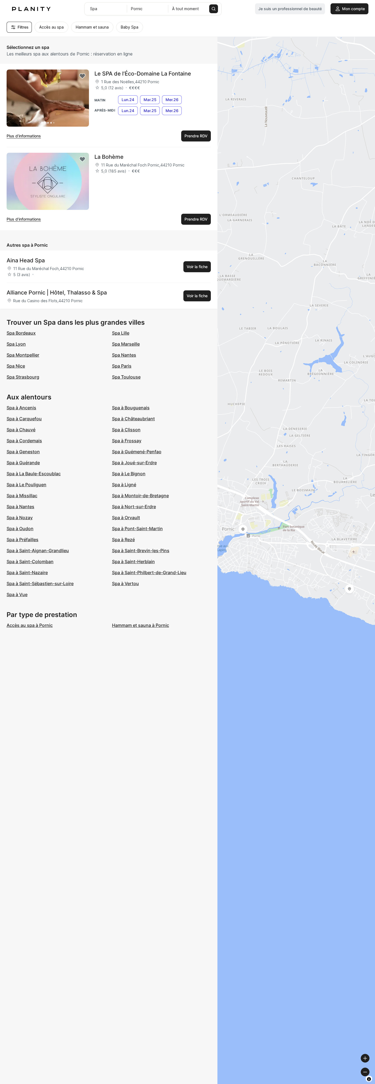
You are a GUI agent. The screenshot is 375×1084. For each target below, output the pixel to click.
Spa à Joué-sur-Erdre (134, 462)
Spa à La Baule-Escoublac (34, 473)
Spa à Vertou (125, 583)
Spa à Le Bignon (128, 473)
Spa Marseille (126, 344)
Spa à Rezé (123, 539)
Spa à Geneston (23, 451)
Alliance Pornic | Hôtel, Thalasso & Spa (57, 292)
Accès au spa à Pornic (30, 625)
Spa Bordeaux (21, 333)
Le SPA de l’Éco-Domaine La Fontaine (142, 73)
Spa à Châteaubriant (133, 418)
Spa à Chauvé (21, 429)
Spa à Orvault (126, 517)
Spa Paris (121, 366)
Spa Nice (16, 366)
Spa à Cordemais (24, 440)
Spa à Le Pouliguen (26, 484)
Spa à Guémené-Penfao (136, 451)
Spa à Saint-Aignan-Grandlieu (38, 550)
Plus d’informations (24, 136)
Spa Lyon (16, 344)
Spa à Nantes (20, 506)
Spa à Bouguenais (131, 407)
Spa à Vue (17, 594)
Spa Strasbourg (23, 377)
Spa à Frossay (126, 440)
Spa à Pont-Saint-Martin (137, 528)
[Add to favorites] (82, 76)
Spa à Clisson (126, 429)
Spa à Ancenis (21, 407)
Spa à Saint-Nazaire (27, 572)
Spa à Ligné (124, 484)
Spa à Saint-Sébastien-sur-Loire (40, 583)
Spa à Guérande (23, 462)
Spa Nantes (124, 355)
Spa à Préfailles (22, 539)
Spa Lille (120, 333)
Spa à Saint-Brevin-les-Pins (140, 550)
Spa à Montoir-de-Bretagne (140, 495)
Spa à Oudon (20, 528)
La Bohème (109, 157)
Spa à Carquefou (24, 418)
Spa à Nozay (20, 517)
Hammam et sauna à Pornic (140, 625)
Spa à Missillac (22, 495)
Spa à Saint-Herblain (133, 561)
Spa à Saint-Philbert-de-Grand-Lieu (149, 572)
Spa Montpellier (23, 355)
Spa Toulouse (126, 377)
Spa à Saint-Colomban (30, 561)
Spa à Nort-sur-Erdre (134, 506)
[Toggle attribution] (369, 1079)
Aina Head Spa (26, 260)
